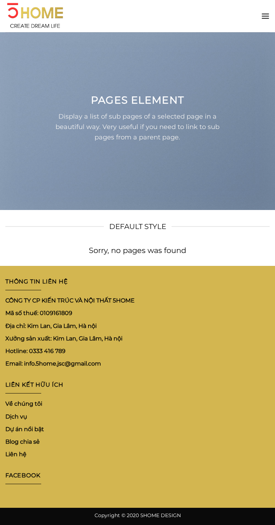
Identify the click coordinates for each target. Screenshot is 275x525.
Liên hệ (15, 454)
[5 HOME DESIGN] (41, 16)
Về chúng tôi (23, 404)
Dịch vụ (16, 416)
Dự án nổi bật (24, 429)
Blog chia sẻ (22, 441)
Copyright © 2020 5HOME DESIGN (138, 515)
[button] (265, 16)
